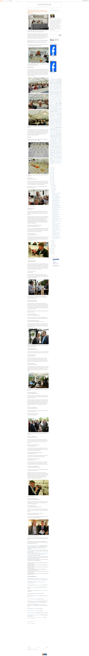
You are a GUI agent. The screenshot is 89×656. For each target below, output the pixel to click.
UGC (56, 149)
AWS (59, 88)
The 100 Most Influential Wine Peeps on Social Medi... (56, 198)
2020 (51, 82)
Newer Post (29, 647)
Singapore (54, 142)
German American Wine (54, 107)
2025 (57, 83)
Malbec (59, 120)
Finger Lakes (59, 102)
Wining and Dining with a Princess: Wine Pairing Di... (56, 196)
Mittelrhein (52, 122)
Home (38, 647)
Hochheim (58, 114)
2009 (52, 253)
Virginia (58, 151)
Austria (55, 88)
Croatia (60, 98)
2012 (52, 249)
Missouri (60, 121)
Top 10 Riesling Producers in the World (33, 610)
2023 (60, 82)
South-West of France (57, 144)
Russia (60, 136)
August (53, 190)
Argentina (56, 87)
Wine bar (54, 158)
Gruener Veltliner (54, 114)
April (53, 242)
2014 (31, 618)
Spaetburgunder (52, 145)
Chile (50, 97)
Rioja (58, 136)
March (53, 244)
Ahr (58, 84)
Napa (52, 123)
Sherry (57, 141)
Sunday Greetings (59, 146)
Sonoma (58, 143)
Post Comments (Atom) (34, 649)
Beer (58, 89)
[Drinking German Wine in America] (53, 55)
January (53, 246)
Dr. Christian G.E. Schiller (55, 18)
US (60, 149)
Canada (59, 94)
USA (53, 150)
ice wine (55, 115)
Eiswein (51, 100)
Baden (51, 89)
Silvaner (51, 142)
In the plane (53, 116)
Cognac (54, 98)
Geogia (53, 106)
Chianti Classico (57, 96)
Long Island (54, 119)
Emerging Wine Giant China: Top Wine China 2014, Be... (56, 226)
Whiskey (59, 156)
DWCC (59, 99)
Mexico (57, 121)
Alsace (54, 85)
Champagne (57, 95)
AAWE (55, 84)
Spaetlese (57, 145)
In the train (57, 116)
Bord (60, 91)
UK (58, 149)
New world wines (56, 124)
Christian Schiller (52, 60)
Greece (58, 112)
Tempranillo (52, 148)
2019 (58, 81)
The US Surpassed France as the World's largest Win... (56, 210)
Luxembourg (59, 119)
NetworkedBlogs (55, 259)
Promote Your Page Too (53, 56)
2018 (51, 81)
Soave (60, 142)
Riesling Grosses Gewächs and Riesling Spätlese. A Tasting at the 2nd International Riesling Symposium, (38, 554)
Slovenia (58, 142)
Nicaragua (54, 126)
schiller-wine (44, 4)
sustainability (52, 147)
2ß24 (52, 84)
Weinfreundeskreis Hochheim (54, 155)
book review (56, 91)
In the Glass (59, 115)
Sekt (59, 140)
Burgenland (51, 93)
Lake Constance (59, 117)
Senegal (51, 141)
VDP (56, 150)
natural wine (58, 123)
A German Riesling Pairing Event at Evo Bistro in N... (56, 208)
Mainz (56, 120)
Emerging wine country (57, 100)
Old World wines (52, 127)
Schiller (52, 139)
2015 (51, 79)
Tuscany (53, 149)
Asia (59, 87)
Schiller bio (56, 139)
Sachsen (57, 137)
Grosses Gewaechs (58, 113)
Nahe (60, 122)
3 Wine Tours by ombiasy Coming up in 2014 (34, 614)
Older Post (47, 647)
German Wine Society (57, 108)
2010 (52, 252)
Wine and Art (52, 157)
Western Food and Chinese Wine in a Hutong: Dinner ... (56, 238)
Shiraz (59, 141)
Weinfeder (58, 154)
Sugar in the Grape (36, 595)
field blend (55, 102)
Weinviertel (56, 156)
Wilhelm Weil (33, 587)
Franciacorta (51, 104)
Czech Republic (52, 99)
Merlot (54, 121)
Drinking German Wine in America (54, 44)
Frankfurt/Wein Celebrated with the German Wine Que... (56, 233)
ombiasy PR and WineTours (54, 10)
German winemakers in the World (55, 109)
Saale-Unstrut (53, 137)
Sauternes (55, 138)
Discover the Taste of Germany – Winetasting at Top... (56, 203)
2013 (52, 248)
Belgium (60, 89)
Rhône (60, 135)
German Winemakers (32, 612)
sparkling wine (54, 146)
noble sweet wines (58, 126)
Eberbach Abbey (34, 608)
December (53, 185)
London (51, 119)
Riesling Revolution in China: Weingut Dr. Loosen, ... (56, 215)
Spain (60, 145)
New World (51, 124)
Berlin (52, 90)
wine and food (58, 157)
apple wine (51, 87)
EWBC (51, 102)
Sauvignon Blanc (59, 138)
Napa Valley (55, 123)
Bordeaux (51, 92)
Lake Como (55, 117)
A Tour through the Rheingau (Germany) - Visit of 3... (56, 217)
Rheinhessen (52, 135)
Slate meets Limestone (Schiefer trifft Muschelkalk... (56, 224)
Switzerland (57, 147)
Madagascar (52, 120)
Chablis (51, 95)
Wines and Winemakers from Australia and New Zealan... (56, 205)
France (57, 103)
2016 (55, 79)
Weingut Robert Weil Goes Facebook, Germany (55, 212)
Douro (56, 99)
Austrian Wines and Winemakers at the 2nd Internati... (56, 194)
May (53, 241)
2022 (57, 82)
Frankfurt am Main (58, 105)
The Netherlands (57, 148)
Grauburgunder (55, 112)
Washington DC (53, 152)
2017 (59, 79)
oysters (54, 129)
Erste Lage (54, 101)
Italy (60, 116)
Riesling (33, 618)
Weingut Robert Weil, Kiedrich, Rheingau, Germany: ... (56, 201)
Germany (52, 111)
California (55, 94)
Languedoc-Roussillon (53, 118)
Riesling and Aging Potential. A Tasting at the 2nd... (56, 229)
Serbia (54, 141)
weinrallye (51, 156)
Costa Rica (57, 98)
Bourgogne (57, 92)
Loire (58, 118)
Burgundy (56, 93)
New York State (57, 125)
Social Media (53, 143)
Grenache (54, 113)
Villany (54, 151)
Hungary (51, 115)
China (53, 97)
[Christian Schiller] (53, 71)
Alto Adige (58, 85)
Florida (52, 103)
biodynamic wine (57, 90)
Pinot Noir (58, 131)
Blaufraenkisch (52, 91)
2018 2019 (55, 81)
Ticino (60, 148)
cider (57, 97)
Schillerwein (55, 140)
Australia (51, 88)
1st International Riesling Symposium (33, 598)
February (53, 245)
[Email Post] (45, 617)
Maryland (51, 121)
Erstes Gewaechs (58, 101)
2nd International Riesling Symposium (39, 41)
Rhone (56, 135)
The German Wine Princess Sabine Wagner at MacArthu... (56, 219)
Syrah (60, 147)
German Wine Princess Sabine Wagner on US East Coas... (56, 236)
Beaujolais (55, 89)
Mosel (57, 122)
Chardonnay (51, 96)
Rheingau (57, 133)
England (51, 101)
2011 (52, 251)
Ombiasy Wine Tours (55, 128)
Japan (52, 117)
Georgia (56, 106)
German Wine (36, 593)
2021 (54, 82)
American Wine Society (54, 86)
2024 (53, 83)
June (53, 240)
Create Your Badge (52, 72)
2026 (60, 83)
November (53, 186)
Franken (56, 104)
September (53, 189)
